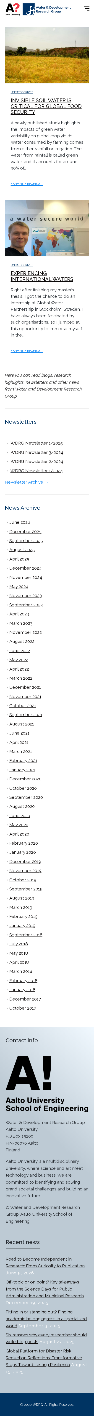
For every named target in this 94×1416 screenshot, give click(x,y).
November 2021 (25, 696)
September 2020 (26, 797)
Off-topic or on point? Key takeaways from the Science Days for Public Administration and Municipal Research (45, 1288)
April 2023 (19, 613)
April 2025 (19, 558)
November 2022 (25, 632)
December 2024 (25, 567)
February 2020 (23, 843)
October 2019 (22, 879)
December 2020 (25, 778)
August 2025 (22, 549)
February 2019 (23, 916)
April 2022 (19, 668)
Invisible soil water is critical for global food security (46, 106)
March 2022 (20, 678)
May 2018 (18, 953)
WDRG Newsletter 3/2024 (36, 452)
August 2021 (21, 723)
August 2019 (21, 897)
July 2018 (18, 943)
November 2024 (25, 577)
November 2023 (25, 595)
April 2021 (19, 742)
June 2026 (19, 522)
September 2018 (25, 934)
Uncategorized (22, 92)
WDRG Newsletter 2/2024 (36, 461)
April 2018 (19, 962)
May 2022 (18, 659)
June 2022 (19, 650)
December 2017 (25, 998)
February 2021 (23, 760)
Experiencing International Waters (42, 276)
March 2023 (20, 623)
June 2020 (19, 815)
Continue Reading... (27, 184)
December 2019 (25, 861)
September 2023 (26, 604)
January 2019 (22, 925)
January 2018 (22, 989)
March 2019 (20, 907)
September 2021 (25, 714)
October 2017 (22, 1007)
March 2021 (20, 751)
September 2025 (26, 540)
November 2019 (25, 870)
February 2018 (23, 980)
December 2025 (25, 531)
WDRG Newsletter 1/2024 (36, 470)
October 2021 (22, 705)
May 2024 (18, 586)
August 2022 (21, 641)
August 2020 (22, 806)
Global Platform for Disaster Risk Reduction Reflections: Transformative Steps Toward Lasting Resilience (44, 1357)
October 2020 (23, 788)
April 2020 (19, 833)
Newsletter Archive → (27, 481)
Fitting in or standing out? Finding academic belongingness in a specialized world (46, 1318)
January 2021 (22, 769)
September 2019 (25, 888)
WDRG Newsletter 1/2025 (36, 442)
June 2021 (19, 732)
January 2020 (22, 852)
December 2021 (25, 687)
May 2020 (18, 824)
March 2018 (20, 971)
